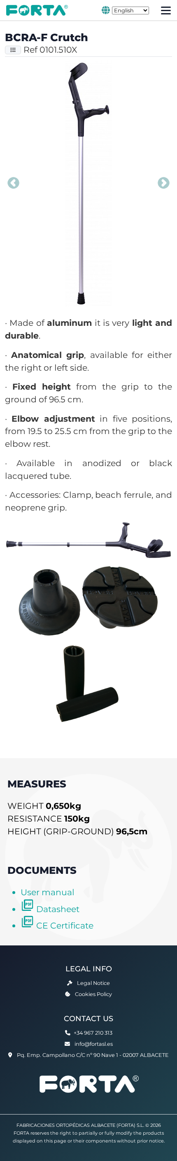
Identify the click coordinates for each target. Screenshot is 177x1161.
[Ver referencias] (13, 50)
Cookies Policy (93, 994)
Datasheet (57, 909)
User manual (48, 892)
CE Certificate (64, 925)
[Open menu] (166, 10)
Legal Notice (93, 983)
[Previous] (13, 183)
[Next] (164, 183)
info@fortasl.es (94, 1044)
